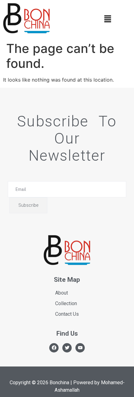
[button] (107, 19)
